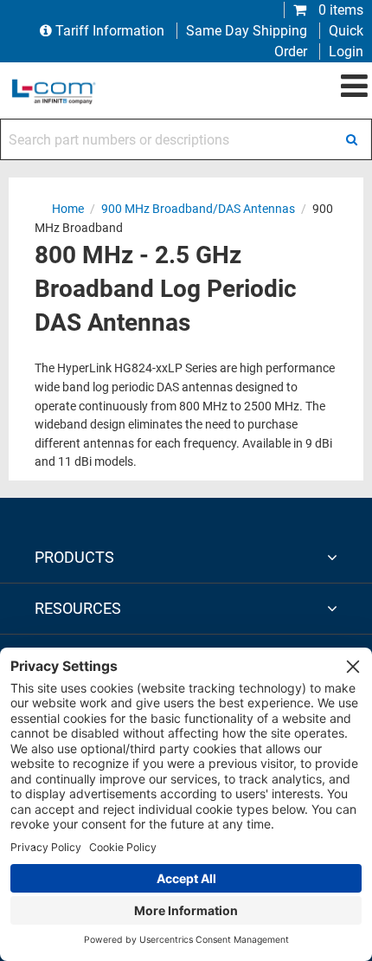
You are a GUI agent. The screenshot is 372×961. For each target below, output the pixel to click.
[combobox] (186, 139)
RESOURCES (78, 608)
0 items (339, 10)
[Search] (351, 139)
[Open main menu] (354, 86)
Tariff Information (110, 31)
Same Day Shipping (246, 31)
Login (346, 51)
